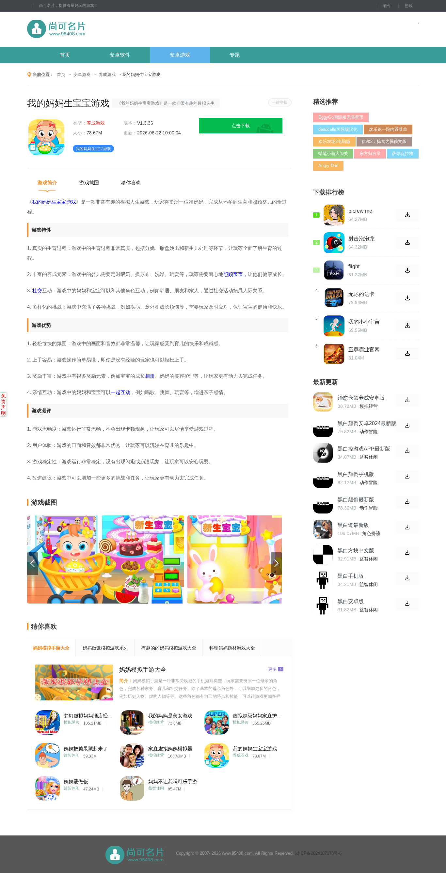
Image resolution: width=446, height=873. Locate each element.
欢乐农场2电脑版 (334, 141)
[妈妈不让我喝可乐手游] (132, 787)
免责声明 (3, 404)
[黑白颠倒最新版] (323, 503)
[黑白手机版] (323, 580)
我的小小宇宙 (364, 322)
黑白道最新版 (353, 525)
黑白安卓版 (351, 601)
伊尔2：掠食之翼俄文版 (384, 141)
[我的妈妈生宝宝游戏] (216, 754)
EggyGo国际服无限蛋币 (340, 117)
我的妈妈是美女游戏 (170, 715)
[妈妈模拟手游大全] (74, 682)
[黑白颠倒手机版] (323, 478)
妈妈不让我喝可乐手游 (172, 781)
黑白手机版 (351, 576)
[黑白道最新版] (323, 529)
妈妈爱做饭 (76, 781)
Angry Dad (328, 165)
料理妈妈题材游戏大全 (232, 648)
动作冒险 (368, 431)
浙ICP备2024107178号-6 (318, 853)
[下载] (407, 400)
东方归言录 (370, 153)
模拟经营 (71, 722)
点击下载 (240, 125)
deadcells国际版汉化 (338, 129)
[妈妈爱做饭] (47, 787)
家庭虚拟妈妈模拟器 (170, 748)
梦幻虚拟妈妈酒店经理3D (88, 715)
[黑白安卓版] (323, 605)
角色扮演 (371, 533)
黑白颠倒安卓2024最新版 (367, 423)
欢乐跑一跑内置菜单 (388, 129)
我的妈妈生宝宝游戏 (255, 748)
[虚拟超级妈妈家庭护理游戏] (216, 721)
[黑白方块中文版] (323, 554)
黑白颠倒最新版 (356, 499)
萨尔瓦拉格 (402, 153)
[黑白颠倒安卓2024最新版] (323, 427)
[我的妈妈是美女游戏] (132, 721)
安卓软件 (119, 55)
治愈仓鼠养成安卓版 (361, 398)
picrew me (360, 211)
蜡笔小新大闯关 (333, 153)
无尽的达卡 (361, 294)
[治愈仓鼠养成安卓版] (323, 402)
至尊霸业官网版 (364, 350)
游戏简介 (47, 182)
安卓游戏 (179, 55)
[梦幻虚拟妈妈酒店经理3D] (47, 721)
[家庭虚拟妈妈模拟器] (132, 754)
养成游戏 (107, 74)
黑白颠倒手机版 (356, 474)
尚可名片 (92, 29)
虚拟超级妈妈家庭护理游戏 (257, 715)
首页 (65, 55)
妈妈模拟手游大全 (51, 648)
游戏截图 (89, 182)
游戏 (409, 6)
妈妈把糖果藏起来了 (86, 748)
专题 (235, 55)
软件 (387, 6)
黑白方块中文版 (356, 550)
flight (353, 266)
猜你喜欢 (131, 182)
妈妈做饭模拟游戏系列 (105, 648)
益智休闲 (71, 755)
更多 (272, 669)
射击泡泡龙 (361, 238)
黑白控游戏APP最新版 (364, 449)
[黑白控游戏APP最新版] (323, 453)
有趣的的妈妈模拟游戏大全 (168, 648)
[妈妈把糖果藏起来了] (47, 754)
